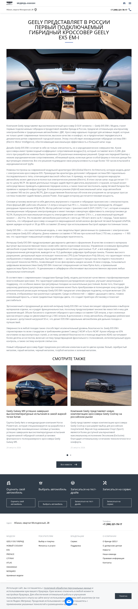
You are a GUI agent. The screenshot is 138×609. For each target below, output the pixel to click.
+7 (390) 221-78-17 (112, 524)
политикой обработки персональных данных (67, 588)
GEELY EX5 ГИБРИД (15, 541)
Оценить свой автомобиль (17, 502)
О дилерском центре (112, 545)
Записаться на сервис (113, 502)
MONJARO (11, 571)
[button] (67, 455)
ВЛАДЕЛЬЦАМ (77, 536)
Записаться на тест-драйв (84, 502)
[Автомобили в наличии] (124, 3)
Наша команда (109, 554)
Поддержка (76, 545)
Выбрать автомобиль (53, 504)
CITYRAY (10, 558)
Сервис (74, 541)
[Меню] (130, 3)
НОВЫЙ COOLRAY (14, 545)
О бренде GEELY (110, 541)
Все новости (66, 464)
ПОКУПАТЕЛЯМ (46, 536)
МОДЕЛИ (10, 536)
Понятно (123, 596)
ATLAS (9, 562)
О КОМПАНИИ (109, 536)
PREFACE (10, 554)
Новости (106, 550)
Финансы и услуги (47, 545)
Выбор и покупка (46, 541)
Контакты (107, 562)
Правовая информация (113, 558)
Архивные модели (14, 575)
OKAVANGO (11, 567)
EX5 (8, 550)
